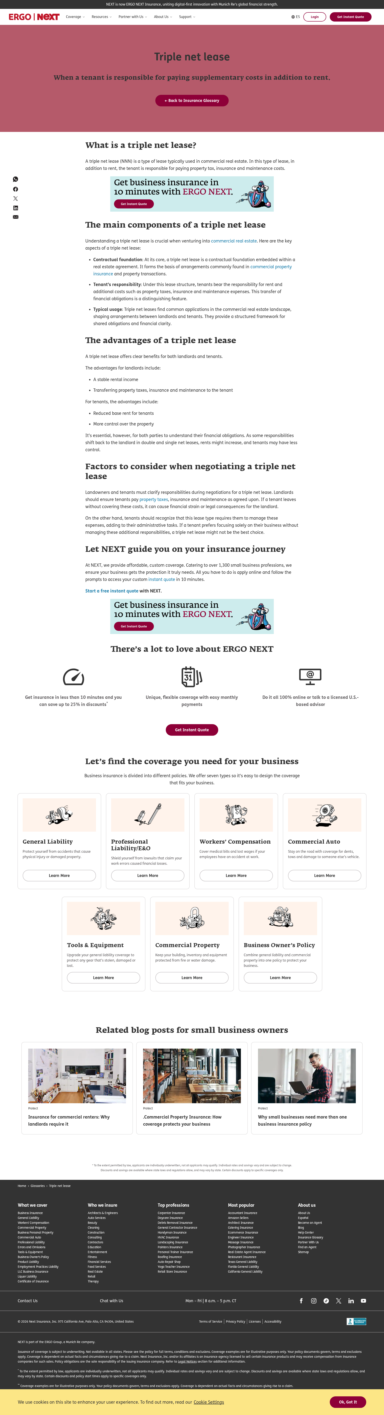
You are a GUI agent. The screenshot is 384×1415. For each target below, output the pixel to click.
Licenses (255, 1321)
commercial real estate (234, 241)
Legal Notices (187, 1361)
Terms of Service (210, 1321)
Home (22, 1186)
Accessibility (272, 1321)
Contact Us (28, 1300)
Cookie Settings (209, 1402)
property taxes (153, 499)
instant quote (161, 579)
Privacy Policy (235, 1321)
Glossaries (38, 1186)
